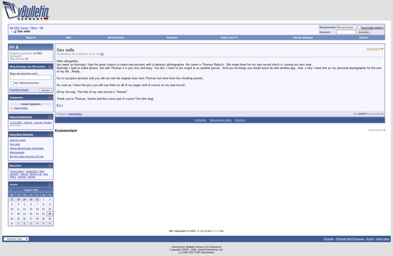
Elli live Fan (36, 174)
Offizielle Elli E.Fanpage (350, 239)
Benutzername (328, 27)
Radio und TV (229, 37)
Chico (18, 125)
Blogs (34, 27)
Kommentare (374, 114)
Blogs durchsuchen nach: (24, 73)
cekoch (24, 174)
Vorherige (201, 120)
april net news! (18, 140)
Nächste (239, 120)
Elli (41, 27)
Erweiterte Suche (19, 89)
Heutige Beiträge (303, 37)
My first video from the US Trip (26, 156)
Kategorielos (75, 114)
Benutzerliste (116, 37)
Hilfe (68, 37)
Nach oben (382, 239)
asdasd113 (32, 171)
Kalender (172, 37)
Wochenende (17, 152)
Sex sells (15, 144)
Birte (41, 171)
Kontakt (328, 239)
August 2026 (31, 190)
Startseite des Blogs (220, 120)
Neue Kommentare (21, 116)
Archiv (370, 239)
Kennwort (325, 32)
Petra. (13, 176)
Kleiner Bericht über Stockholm (27, 148)
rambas (22, 176)
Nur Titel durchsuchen (26, 83)
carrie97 (14, 174)
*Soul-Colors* (17, 171)
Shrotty (31, 176)
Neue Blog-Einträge (21, 134)
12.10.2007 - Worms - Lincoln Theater (31, 122)
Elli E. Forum (21, 27)
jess (45, 174)
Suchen (363, 37)
